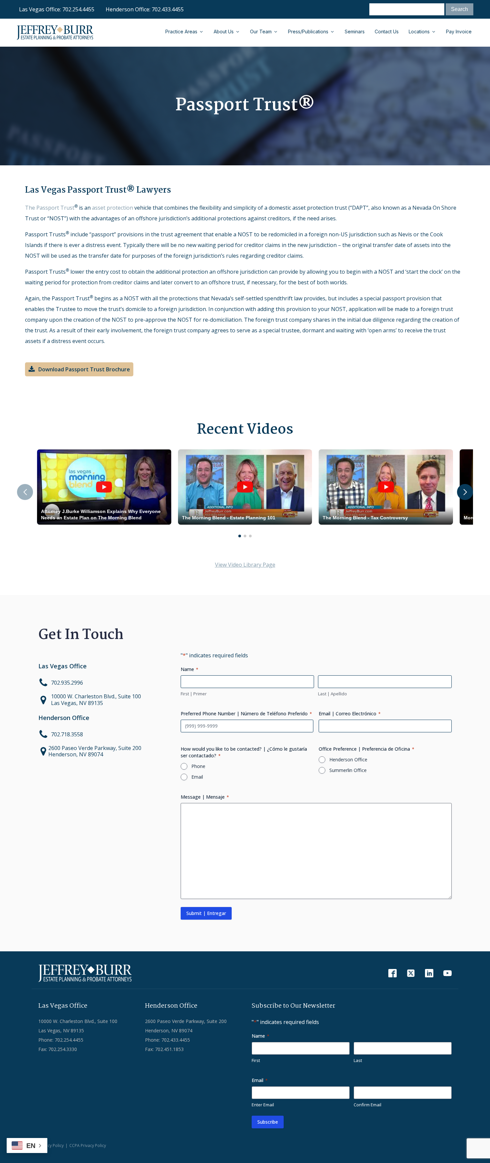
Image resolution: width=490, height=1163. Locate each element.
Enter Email (263, 1105)
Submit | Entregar (206, 913)
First (256, 1060)
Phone (198, 766)
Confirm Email (367, 1105)
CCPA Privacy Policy (87, 1145)
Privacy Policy (51, 1145)
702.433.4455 (168, 9)
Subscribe (267, 1122)
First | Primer (194, 694)
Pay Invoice (459, 31)
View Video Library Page (245, 564)
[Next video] (465, 492)
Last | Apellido (332, 694)
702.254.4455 (78, 9)
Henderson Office (348, 759)
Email (197, 777)
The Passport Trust (49, 207)
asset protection (112, 207)
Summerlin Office (348, 770)
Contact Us (387, 31)
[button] (79, 369)
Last (358, 1060)
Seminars (355, 31)
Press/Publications (308, 31)
